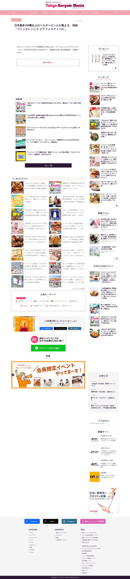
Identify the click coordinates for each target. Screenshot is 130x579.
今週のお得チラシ (54, 306)
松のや (73, 301)
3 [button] (47, 390)
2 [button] (44, 390)
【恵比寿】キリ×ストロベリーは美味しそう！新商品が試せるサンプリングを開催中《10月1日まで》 (35, 226)
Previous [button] (12, 374)
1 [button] (41, 390)
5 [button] (53, 390)
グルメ (16, 20)
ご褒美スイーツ (37, 306)
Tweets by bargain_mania (97, 423)
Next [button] (83, 374)
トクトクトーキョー (59, 301)
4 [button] (50, 390)
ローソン (68, 306)
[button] (13, 12)
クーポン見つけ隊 (42, 301)
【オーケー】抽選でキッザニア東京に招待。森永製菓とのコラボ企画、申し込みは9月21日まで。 (35, 266)
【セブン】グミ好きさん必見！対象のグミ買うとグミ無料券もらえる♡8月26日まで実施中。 (35, 279)
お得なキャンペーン (24, 301)
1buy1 (24, 306)
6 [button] (56, 390)
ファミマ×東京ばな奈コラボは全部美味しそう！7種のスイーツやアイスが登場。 (35, 199)
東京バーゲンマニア (65, 5)
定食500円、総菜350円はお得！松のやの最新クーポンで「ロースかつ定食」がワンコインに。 (73, 185)
